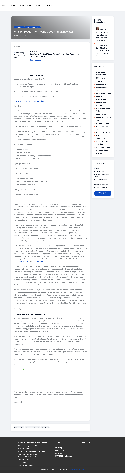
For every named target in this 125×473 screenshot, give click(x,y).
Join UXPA (58, 453)
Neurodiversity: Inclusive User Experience (102, 37)
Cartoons (99, 153)
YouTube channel (39, 261)
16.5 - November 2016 (33, 27)
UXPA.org (58, 448)
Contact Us (22, 462)
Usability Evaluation (103, 93)
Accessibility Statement (27, 457)
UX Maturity (101, 78)
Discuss (12, 5)
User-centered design (32, 427)
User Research (18, 427)
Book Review (45, 427)
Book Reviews (19, 27)
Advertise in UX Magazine (27, 454)
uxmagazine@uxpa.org (77, 469)
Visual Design (101, 81)
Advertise (48, 5)
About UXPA (59, 450)
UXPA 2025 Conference (63, 456)
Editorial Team (23, 449)
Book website (35, 60)
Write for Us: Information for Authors (31, 451)
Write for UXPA (25, 5)
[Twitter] (90, 448)
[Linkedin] (97, 448)
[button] (25, 35)
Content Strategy (103, 132)
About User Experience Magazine (30, 446)
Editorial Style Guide (25, 465)
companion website (21, 261)
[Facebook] (84, 448)
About (38, 5)
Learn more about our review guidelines (29, 101)
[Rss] (103, 448)
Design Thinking (102, 123)
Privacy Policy (23, 460)
